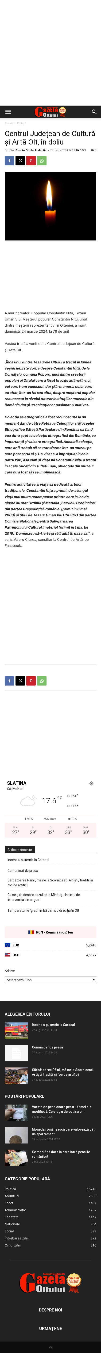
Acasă (9, 123)
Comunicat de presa (23, 871)
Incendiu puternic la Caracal (28, 860)
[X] (20, 160)
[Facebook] (9, 160)
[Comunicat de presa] (16, 1053)
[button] (8, 112)
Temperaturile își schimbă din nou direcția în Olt (43, 910)
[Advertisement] (50, 52)
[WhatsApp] (42, 160)
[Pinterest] (31, 160)
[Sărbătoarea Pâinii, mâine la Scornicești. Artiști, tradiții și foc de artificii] (16, 1075)
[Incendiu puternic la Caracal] (16, 1030)
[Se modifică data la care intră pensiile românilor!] (16, 1158)
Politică (22, 123)
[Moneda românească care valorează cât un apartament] (16, 1135)
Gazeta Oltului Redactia (31, 150)
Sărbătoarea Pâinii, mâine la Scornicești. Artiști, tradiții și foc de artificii (50, 882)
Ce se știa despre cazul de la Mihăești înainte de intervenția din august (44, 897)
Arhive (10, 970)
